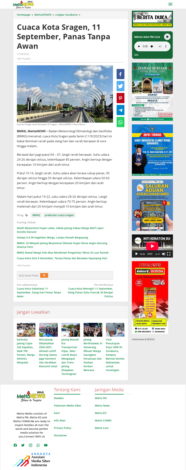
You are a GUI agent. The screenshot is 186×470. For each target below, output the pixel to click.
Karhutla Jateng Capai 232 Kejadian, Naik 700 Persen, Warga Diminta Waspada (26, 351)
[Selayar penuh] (169, 254)
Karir (57, 413)
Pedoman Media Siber (67, 405)
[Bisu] (163, 254)
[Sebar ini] (120, 74)
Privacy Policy (62, 428)
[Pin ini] (120, 98)
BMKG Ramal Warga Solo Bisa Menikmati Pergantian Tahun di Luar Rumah (63, 252)
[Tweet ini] (120, 86)
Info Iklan (60, 420)
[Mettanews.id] (23, 4)
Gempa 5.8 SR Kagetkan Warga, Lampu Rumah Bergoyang (52, 237)
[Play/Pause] (167, 36)
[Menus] (170, 4)
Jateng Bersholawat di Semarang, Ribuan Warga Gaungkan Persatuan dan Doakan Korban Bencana (93, 355)
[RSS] (44, 275)
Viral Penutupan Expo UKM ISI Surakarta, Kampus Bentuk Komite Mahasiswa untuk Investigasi (115, 355)
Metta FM (101, 398)
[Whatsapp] (120, 122)
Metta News (102, 405)
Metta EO (100, 413)
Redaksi (59, 398)
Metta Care (102, 428)
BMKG (36, 215)
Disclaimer (60, 435)
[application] (152, 246)
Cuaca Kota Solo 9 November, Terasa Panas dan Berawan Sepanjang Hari (62, 258)
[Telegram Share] (120, 110)
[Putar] (136, 254)
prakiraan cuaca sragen (59, 215)
